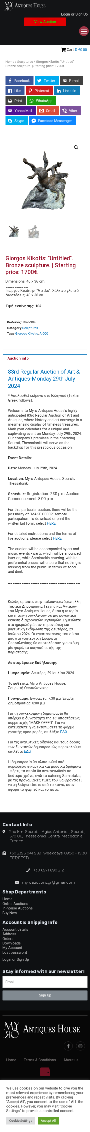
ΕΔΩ (63, 732)
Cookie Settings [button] (20, 1120)
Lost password (14, 952)
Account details (15, 929)
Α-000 (44, 333)
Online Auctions (15, 903)
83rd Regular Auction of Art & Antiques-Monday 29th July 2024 (44, 379)
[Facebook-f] (68, 1045)
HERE (51, 523)
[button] (45, 22)
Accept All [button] (48, 1120)
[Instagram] (80, 1045)
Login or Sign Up (74, 14)
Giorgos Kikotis (26, 333)
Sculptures (25, 62)
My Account (12, 947)
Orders (8, 938)
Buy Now (9, 913)
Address (9, 934)
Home (10, 62)
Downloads (11, 943)
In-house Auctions (17, 908)
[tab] (45, 358)
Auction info (18, 358)
